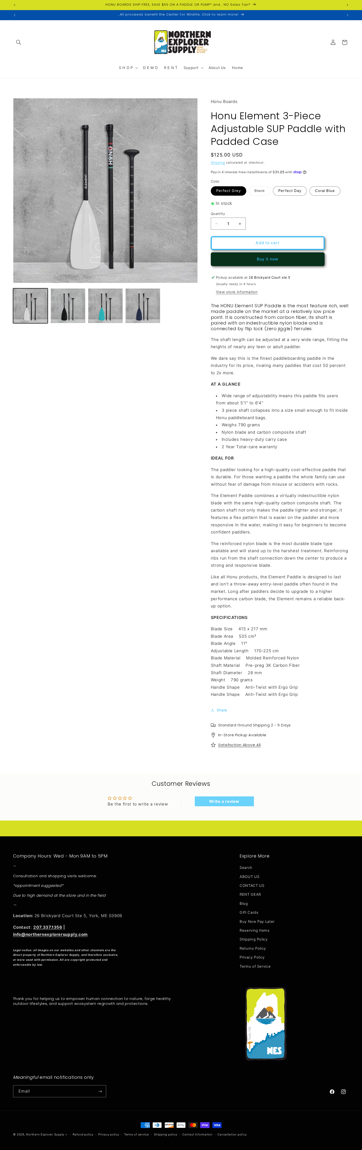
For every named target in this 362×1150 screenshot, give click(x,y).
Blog (244, 903)
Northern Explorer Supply (45, 1134)
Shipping (218, 162)
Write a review (224, 801)
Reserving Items (254, 930)
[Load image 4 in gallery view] (142, 305)
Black (262, 191)
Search (246, 867)
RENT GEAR (250, 895)
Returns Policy (253, 948)
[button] (18, 42)
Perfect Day (289, 191)
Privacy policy (108, 1134)
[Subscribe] (100, 1091)
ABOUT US (249, 877)
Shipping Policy (253, 939)
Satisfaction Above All (239, 744)
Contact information (197, 1134)
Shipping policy (165, 1134)
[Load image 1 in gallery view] (30, 305)
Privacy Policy (252, 957)
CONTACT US (252, 885)
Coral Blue (325, 191)
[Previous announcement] (14, 5)
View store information (237, 292)
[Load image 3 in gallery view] (105, 305)
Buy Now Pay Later (257, 921)
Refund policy (83, 1134)
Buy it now (268, 259)
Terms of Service (255, 966)
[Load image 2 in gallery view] (67, 305)
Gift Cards (249, 912)
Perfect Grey (228, 191)
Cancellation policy (232, 1134)
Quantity (218, 214)
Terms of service (136, 1134)
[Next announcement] (347, 5)
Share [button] (222, 710)
